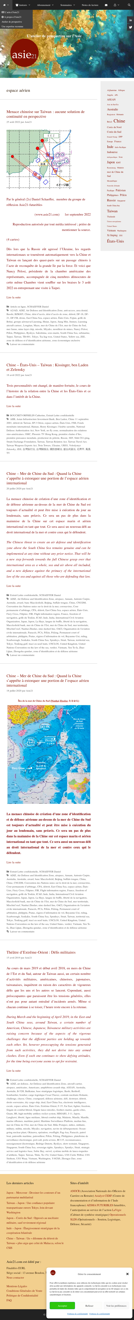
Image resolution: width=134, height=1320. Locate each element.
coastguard (38, 1098)
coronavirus (66, 606)
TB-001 (27, 336)
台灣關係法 (42, 449)
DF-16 (80, 314)
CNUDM (81, 602)
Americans (33, 1087)
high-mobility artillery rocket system (37, 1113)
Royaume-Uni (73, 636)
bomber (23, 1094)
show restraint (70, 1143)
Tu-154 (45, 1154)
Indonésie (112, 152)
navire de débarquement (65, 1128)
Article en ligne (18, 306)
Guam (10, 1113)
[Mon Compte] (117, 5)
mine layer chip (26, 329)
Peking (54, 632)
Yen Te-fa (73, 647)
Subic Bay (39, 1151)
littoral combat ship (51, 1117)
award (20, 602)
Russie (64, 437)
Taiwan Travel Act (77, 441)
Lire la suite (14, 297)
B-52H (20, 1091)
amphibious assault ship (53, 1087)
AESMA (91, 1205)
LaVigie (116, 1210)
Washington (44, 1158)
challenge (11, 1098)
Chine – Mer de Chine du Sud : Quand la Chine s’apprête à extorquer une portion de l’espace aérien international (48, 478)
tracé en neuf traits (38, 643)
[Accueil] (6, 5)
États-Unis (63, 317)
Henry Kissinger (48, 426)
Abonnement (43, 5)
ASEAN (70, 1087)
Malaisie (66, 1117)
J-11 (70, 1113)
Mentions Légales (17, 1286)
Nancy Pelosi (80, 329)
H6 (15, 1113)
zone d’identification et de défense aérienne (55, 651)
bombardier (12, 1094)
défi (66, 1098)
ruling (84, 636)
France (64, 613)
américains (21, 1087)
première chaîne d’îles (70, 434)
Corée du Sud (114, 132)
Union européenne (114, 221)
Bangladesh (111, 114)
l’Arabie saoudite (66, 426)
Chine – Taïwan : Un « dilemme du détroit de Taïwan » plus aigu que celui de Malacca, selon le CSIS (35, 1243)
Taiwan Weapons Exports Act (22, 445)
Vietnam (62, 647)
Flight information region (47, 613)
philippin (22, 636)
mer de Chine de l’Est (52, 325)
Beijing (48, 602)
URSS (64, 445)
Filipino (24, 613)
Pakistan (121, 190)
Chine (28, 314)
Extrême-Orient (49, 1106)
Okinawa (32, 1132)
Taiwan (17, 336)
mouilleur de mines (63, 329)
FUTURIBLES (105, 1205)
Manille (85, 1117)
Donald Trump (112, 137)
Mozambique (112, 181)
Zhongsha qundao (23, 651)
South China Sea (68, 332)
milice (72, 1124)
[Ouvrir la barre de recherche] (129, 5)
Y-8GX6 (56, 1158)
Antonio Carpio (82, 598)
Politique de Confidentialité (22, 1295)
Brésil (109, 121)
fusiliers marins (64, 1109)
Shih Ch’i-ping (81, 437)
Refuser (89, 1305)
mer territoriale (80, 625)
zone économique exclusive (66, 340)
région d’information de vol (50, 636)
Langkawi (12, 1117)
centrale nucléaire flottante (74, 1094)
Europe (110, 141)
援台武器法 (69, 449)
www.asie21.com (47, 214)
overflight (54, 1132)
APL (116, 95)
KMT (118, 162)
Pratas (32, 636)
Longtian (27, 325)
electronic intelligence (74, 1102)
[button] (127, 1274)
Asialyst (99, 1196)
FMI (74, 422)
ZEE (82, 336)
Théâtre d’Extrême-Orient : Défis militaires (41, 952)
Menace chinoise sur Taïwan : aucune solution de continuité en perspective (46, 114)
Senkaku (25, 640)
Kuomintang (111, 167)
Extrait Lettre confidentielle (60, 415)
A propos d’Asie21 (12, 16)
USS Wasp (21, 1158)
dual (43, 1102)
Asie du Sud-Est (112, 104)
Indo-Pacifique (120, 147)
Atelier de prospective (12, 21)
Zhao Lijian (15, 927)
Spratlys (69, 1147)
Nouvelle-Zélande (113, 186)
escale (10, 1106)
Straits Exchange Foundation (21, 441)
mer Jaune (12, 329)
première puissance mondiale (21, 437)
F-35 (60, 1106)
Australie (11, 602)
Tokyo (35, 336)
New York (40, 430)
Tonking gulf (20, 643)
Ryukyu (30, 332)
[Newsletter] (106, 5)
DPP (120, 136)
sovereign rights (45, 1147)
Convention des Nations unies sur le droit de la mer (33, 606)
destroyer (73, 1098)
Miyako (48, 329)
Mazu (37, 325)
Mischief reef (13, 628)
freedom (85, 1106)
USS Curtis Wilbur (74, 1154)
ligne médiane (33, 1117)
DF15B (14, 317)
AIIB (12, 419)
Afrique (121, 90)
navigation (46, 1128)
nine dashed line (47, 628)
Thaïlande (111, 216)
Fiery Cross (12, 613)
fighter (77, 1106)
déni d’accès (38, 314)
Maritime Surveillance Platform (57, 1121)
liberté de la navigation (75, 621)
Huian (46, 321)
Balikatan (30, 1091)
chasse (21, 1098)
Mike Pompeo (60, 1124)
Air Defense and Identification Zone (44, 310)
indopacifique (112, 157)
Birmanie (120, 114)
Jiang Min (63, 321)
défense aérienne (53, 1098)
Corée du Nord (114, 127)
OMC (28, 434)
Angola (110, 95)
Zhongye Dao (68, 1158)
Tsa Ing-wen (46, 336)
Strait (63, 640)
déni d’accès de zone (56, 314)
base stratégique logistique (49, 1091)
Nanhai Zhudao (29, 628)
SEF (71, 437)
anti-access (69, 310)
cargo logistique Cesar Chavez (43, 1094)
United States (60, 336)
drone (22, 317)
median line (80, 1121)
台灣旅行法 (29, 449)
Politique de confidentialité (77, 1313)
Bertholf (75, 1091)
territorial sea (82, 640)
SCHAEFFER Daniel (38, 306)
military (10, 1128)
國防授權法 (56, 449)
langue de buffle (53, 621)
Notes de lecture (90, 5)
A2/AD (13, 310)
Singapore (83, 1143)
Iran (121, 156)
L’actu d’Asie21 (11, 12)
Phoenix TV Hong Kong (44, 434)
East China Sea (34, 317)
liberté (21, 1117)
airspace (59, 598)
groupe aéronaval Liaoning (28, 321)
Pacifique (110, 190)
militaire (80, 1124)
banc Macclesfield (34, 602)
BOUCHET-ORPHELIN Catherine (27, 415)
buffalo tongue (60, 602)
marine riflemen (15, 1121)
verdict (53, 647)
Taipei (10, 336)
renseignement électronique (21, 1143)
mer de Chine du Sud (75, 325)
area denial (81, 310)
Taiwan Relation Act (56, 441)
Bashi (67, 1091)
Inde (45, 617)
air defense (22, 1083)
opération (43, 1132)
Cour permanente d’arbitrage (21, 886)
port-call (37, 1139)
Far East (68, 1106)
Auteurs (22, 5)
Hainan (35, 426)
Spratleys (54, 640)
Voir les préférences (116, 1305)
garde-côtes (79, 1109)
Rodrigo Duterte (44, 1143)
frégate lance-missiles (44, 1109)
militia (19, 1128)
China (83, 879)
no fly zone (52, 430)
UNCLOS (54, 643)
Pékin (9, 332)
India (51, 617)
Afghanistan (112, 90)
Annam (68, 598)
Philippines (19, 332)
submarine (84, 332)
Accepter (62, 1305)
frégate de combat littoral (19, 1109)
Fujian (73, 317)
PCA (40, 632)
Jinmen (73, 321)
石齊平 (80, 449)
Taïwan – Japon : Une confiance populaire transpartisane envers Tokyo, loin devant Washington (31, 1207)
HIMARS (62, 1113)
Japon (53, 321)
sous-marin (53, 332)
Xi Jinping (112, 235)
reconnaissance (73, 1139)
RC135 (60, 1139)
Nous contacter (15, 1277)
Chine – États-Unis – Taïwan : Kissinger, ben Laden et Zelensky (47, 367)
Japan (24, 621)
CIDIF (108, 1196)
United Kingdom (68, 643)
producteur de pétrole (48, 437)
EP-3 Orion (37, 422)
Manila (75, 1117)
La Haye (40, 621)
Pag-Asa (64, 1132)
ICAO (39, 617)
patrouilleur (38, 1136)
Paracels (32, 632)
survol (48, 1151)
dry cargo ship (32, 1102)
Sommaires (66, 5)
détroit (72, 314)
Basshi (10, 314)
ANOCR (75, 1191)
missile (38, 329)
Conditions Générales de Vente (24, 1291)
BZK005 (19, 314)
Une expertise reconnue (12, 26)
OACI (59, 628)
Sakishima (41, 332)
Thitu (37, 1154)
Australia (11, 879)
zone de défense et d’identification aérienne (29, 340)
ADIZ (22, 310)
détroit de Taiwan (22, 422)
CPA (34, 610)
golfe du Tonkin (27, 617)
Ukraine (56, 445)
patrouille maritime (22, 1136)
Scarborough (13, 640)
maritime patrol (32, 1121)
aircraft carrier (74, 1083)
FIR (31, 613)
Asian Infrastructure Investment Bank (36, 419)
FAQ (9, 1300)
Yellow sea (73, 336)
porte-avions (49, 1139)
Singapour (12, 1147)
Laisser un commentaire (22, 344)
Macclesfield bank (16, 625)
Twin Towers (44, 445)
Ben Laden (61, 419)
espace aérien (50, 317)
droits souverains (15, 1102)
